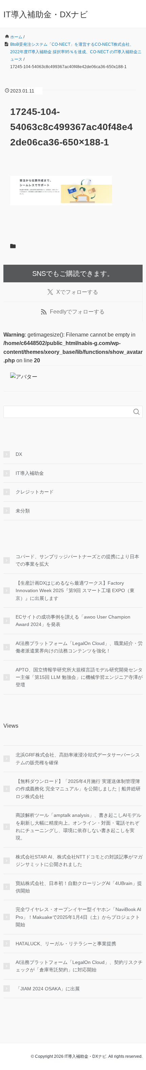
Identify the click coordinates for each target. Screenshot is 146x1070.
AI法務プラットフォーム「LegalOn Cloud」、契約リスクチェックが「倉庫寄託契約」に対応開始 (79, 966)
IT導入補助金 (30, 473)
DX (19, 454)
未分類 (23, 510)
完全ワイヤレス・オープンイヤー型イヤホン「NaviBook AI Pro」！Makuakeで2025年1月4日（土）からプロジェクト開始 (78, 917)
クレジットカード (35, 491)
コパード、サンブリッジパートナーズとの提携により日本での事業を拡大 (77, 560)
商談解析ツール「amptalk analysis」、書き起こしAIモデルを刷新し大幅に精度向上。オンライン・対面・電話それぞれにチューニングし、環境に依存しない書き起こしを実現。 (78, 826)
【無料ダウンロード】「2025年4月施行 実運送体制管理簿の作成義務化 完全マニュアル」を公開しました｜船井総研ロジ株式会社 (78, 789)
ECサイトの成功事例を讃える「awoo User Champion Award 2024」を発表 (73, 620)
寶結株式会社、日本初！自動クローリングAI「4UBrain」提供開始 (79, 887)
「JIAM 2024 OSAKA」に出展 (48, 988)
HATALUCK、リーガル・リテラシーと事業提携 (66, 943)
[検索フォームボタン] (136, 412)
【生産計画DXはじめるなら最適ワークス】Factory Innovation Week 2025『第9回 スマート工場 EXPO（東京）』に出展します (75, 590)
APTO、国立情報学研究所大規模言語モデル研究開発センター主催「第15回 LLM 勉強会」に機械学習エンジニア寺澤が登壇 (79, 677)
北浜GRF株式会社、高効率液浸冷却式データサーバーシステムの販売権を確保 (78, 758)
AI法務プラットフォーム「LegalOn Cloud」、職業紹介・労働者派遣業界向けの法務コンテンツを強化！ (79, 647)
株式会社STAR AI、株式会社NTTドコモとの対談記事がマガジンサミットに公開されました (79, 860)
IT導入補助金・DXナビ (45, 14)
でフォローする (77, 292)
